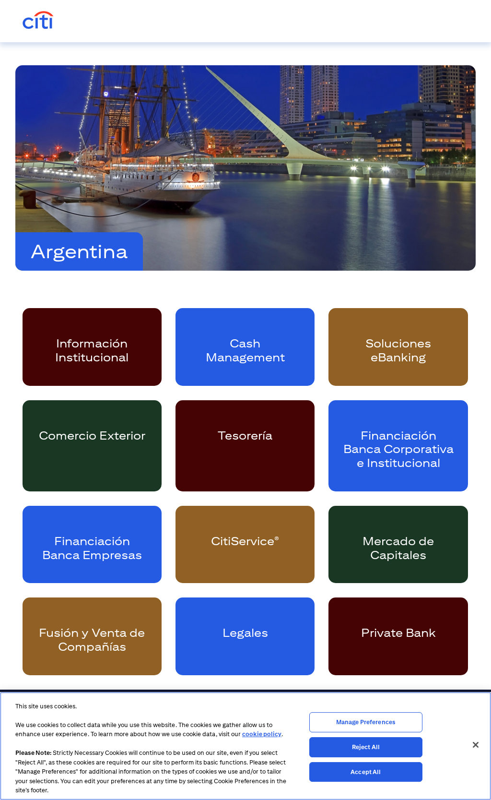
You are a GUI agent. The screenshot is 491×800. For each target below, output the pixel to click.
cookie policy (261, 734)
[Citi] (38, 21)
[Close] (475, 744)
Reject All (366, 747)
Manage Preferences (366, 722)
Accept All (366, 772)
